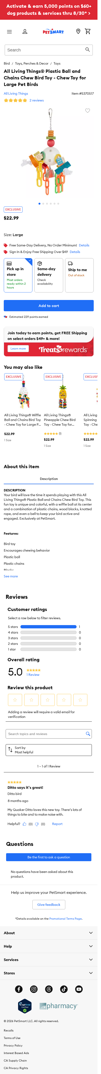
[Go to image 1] (39, 200)
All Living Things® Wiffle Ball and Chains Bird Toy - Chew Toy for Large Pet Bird (23, 416)
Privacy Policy (13, 1042)
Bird (7, 63)
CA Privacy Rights (16, 1064)
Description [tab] (49, 475)
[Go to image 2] (43, 200)
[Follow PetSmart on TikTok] (64, 985)
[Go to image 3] (47, 200)
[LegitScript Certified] (25, 1002)
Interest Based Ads (16, 1049)
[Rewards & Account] (25, 32)
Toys (57, 63)
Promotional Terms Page (65, 915)
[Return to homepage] (53, 31)
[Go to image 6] (58, 200)
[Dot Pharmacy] (58, 1002)
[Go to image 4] (51, 200)
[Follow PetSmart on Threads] (49, 985)
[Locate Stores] (78, 32)
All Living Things (16, 93)
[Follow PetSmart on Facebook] (19, 985)
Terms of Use (12, 1034)
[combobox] (49, 49)
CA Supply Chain (15, 1057)
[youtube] (79, 985)
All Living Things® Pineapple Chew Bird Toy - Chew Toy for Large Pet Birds (60, 416)
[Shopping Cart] (87, 31)
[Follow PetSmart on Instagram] (34, 985)
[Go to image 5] (54, 200)
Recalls (8, 1027)
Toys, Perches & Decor (31, 63)
